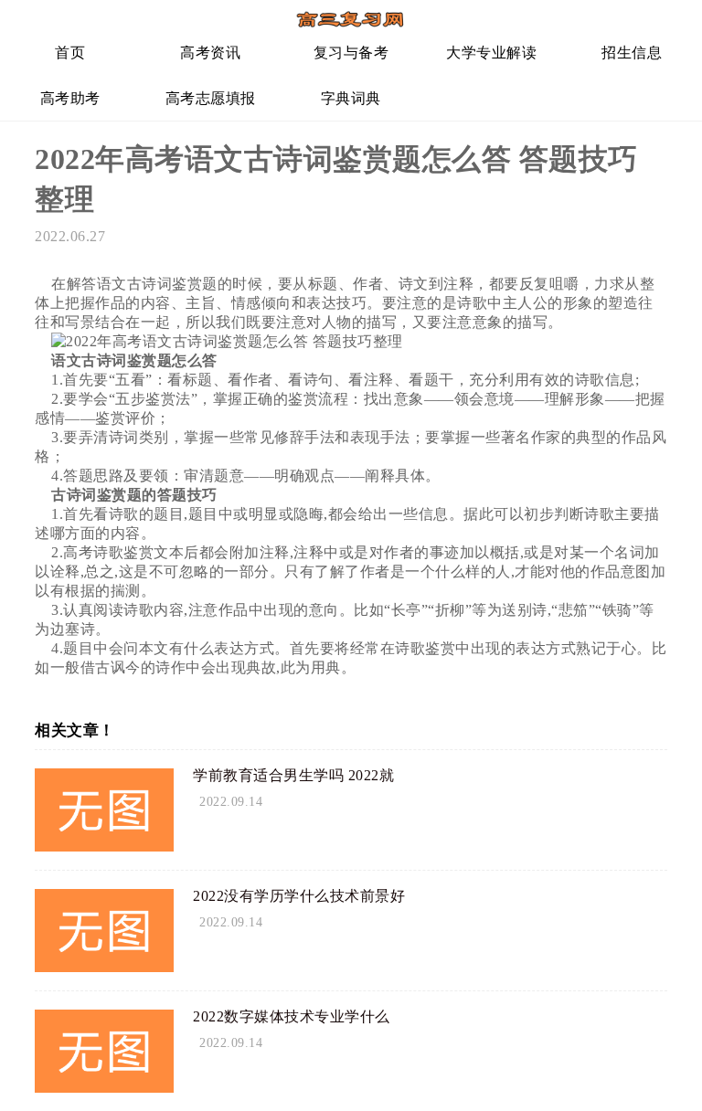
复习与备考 (351, 52)
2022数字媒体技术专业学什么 (291, 1016)
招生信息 (631, 52)
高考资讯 (210, 52)
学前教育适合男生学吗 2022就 (293, 775)
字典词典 (351, 98)
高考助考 (70, 98)
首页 (70, 52)
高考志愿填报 (210, 98)
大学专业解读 (491, 52)
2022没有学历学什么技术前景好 (299, 896)
